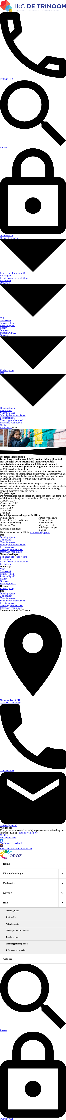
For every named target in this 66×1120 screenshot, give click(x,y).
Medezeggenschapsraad (11, 605)
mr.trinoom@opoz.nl (40, 532)
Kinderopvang (7, 588)
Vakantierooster (7, 598)
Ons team (4, 581)
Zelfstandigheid (7, 576)
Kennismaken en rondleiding (14, 561)
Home (6, 863)
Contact (7, 958)
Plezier (3, 578)
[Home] (33, 6)
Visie (2, 569)
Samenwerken (7, 573)
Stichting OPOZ (8, 583)
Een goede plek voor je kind (13, 556)
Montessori (5, 571)
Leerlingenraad (7, 603)
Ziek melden (6, 595)
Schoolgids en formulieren (12, 600)
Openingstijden (7, 593)
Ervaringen (5, 559)
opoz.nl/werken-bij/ (28, 832)
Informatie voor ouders (11, 608)
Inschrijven (5, 564)
